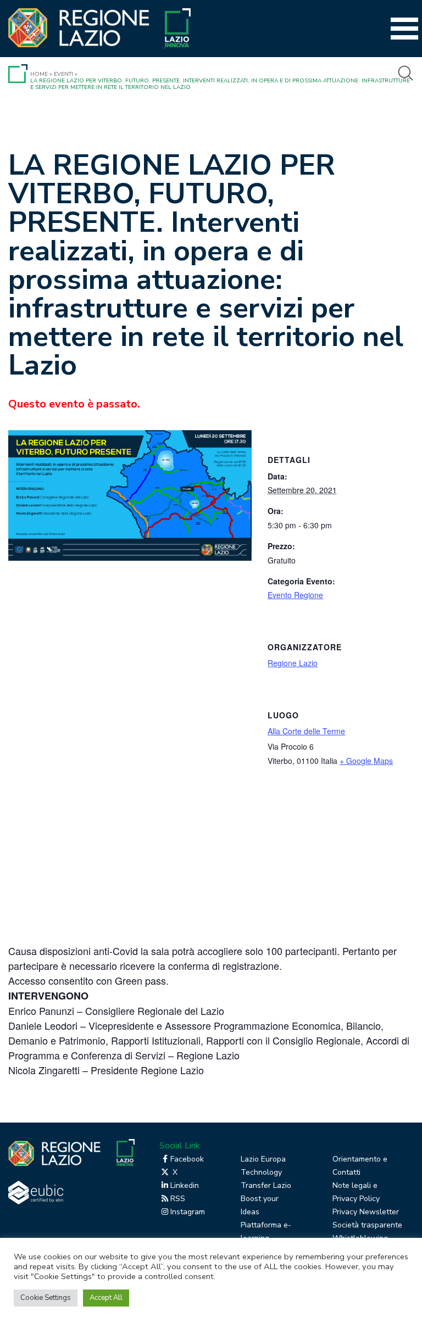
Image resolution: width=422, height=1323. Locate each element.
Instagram (187, 1212)
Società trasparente (367, 1225)
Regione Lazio (293, 662)
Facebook (187, 1159)
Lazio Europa (263, 1159)
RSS (177, 1198)
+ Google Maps (366, 760)
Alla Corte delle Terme (306, 730)
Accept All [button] (106, 1298)
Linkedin (184, 1185)
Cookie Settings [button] (45, 1298)
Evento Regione (295, 594)
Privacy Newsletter (365, 1212)
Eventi (63, 74)
